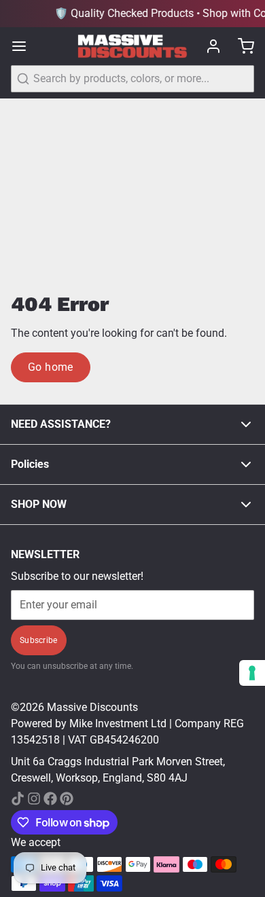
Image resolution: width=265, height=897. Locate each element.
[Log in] (208, 46)
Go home (50, 367)
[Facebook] (50, 798)
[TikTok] (17, 798)
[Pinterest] (66, 798)
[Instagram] (34, 798)
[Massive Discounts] (132, 46)
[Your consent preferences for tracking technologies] (252, 673)
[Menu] (24, 46)
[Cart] (240, 46)
